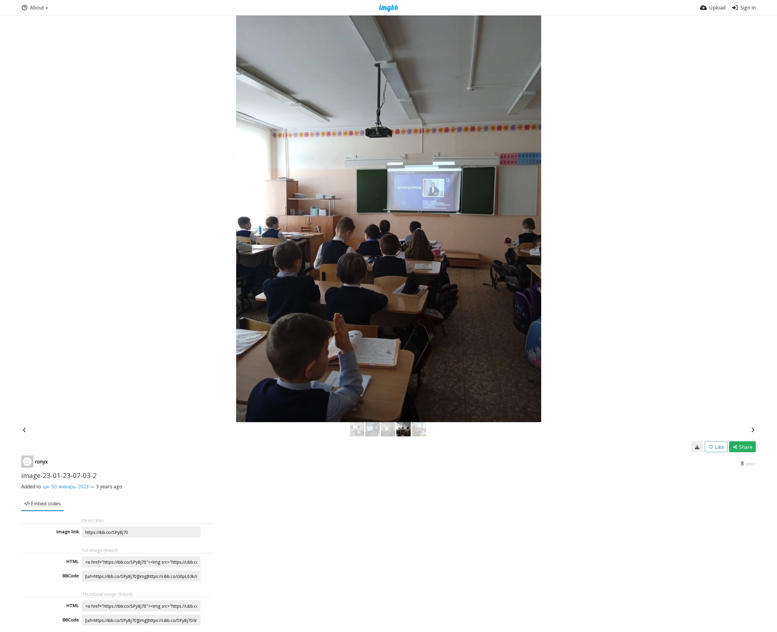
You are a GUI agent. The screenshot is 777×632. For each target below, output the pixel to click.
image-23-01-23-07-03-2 (59, 475)
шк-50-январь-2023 (65, 486)
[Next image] (753, 430)
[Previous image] (24, 430)
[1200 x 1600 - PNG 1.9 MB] (697, 446)
